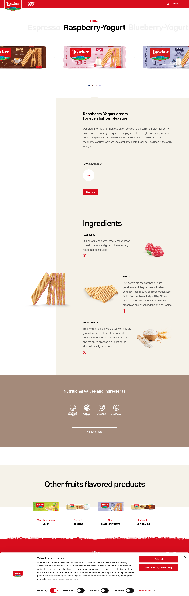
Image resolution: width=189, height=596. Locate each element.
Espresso (44, 27)
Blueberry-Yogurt (158, 27)
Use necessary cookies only (158, 567)
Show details (145, 590)
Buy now (90, 192)
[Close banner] (185, 557)
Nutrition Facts (94, 431)
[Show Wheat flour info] (84, 352)
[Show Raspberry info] (84, 256)
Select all (159, 559)
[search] (168, 4)
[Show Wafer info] (124, 311)
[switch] (81, 590)
